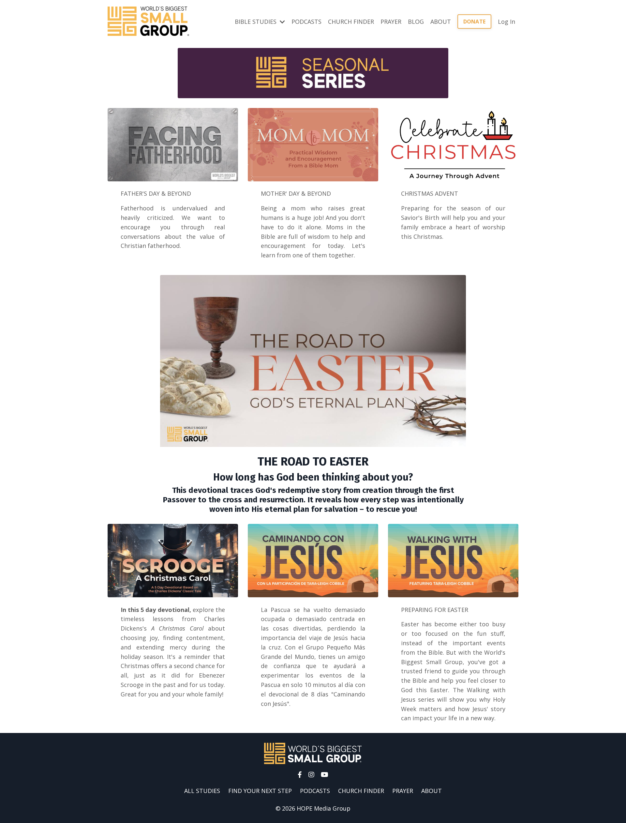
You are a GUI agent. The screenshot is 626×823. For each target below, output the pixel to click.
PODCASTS (306, 21)
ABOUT (440, 21)
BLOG (416, 21)
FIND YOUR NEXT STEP (260, 791)
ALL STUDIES (202, 791)
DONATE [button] (474, 21)
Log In (506, 21)
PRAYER (390, 21)
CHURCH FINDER (351, 21)
